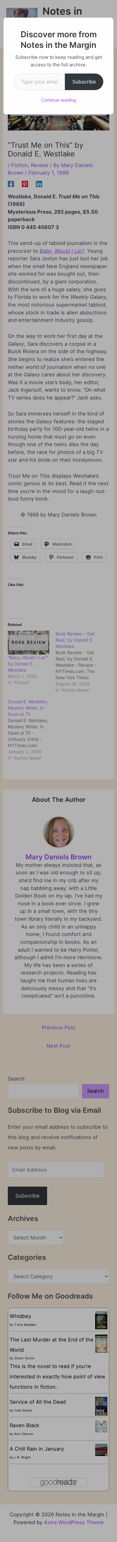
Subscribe (84, 82)
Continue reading (58, 100)
